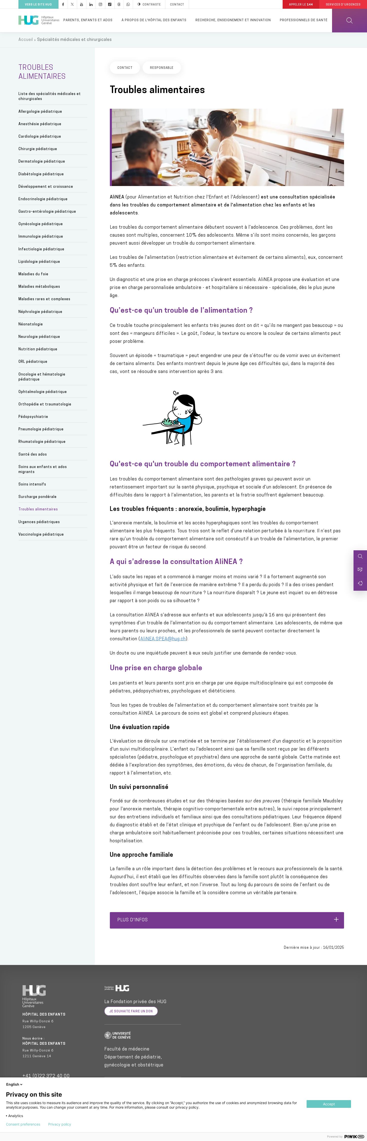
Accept (329, 1104)
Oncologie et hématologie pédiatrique (41, 377)
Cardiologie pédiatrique (39, 137)
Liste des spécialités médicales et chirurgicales (49, 96)
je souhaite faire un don (131, 1011)
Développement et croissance (45, 187)
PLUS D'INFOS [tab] (132, 920)
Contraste (152, 4)
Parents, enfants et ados (88, 20)
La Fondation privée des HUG (135, 1002)
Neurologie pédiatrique (39, 337)
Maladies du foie (33, 274)
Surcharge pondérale (37, 497)
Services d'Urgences (343, 4)
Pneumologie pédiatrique (41, 429)
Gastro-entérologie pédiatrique (47, 212)
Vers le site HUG (38, 4)
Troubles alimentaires (38, 509)
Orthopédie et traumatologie (44, 404)
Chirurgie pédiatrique (37, 149)
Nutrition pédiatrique (37, 349)
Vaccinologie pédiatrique (41, 535)
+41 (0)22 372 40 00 (46, 1076)
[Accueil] (38, 20)
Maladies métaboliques (39, 287)
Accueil (25, 40)
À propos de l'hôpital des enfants (154, 20)
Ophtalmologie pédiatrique (42, 392)
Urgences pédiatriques (39, 522)
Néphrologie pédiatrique (40, 312)
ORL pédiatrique (32, 362)
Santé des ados (32, 455)
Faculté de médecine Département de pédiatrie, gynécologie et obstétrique (134, 1057)
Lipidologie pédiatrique (39, 262)
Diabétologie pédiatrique (41, 174)
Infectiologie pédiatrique (41, 249)
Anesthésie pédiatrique (39, 124)
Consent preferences (23, 1124)
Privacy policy (59, 1124)
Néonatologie (30, 324)
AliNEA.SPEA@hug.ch (163, 639)
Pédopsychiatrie (33, 417)
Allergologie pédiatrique (40, 112)
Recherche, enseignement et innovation (233, 20)
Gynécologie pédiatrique (40, 224)
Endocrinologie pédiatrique (43, 199)
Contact (177, 4)
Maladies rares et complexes (44, 299)
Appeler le (301, 4)
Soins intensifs (32, 484)
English (12, 1084)
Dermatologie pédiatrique (41, 162)
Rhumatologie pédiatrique (42, 442)
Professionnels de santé (304, 20)
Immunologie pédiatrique (40, 237)
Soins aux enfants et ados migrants (42, 469)
